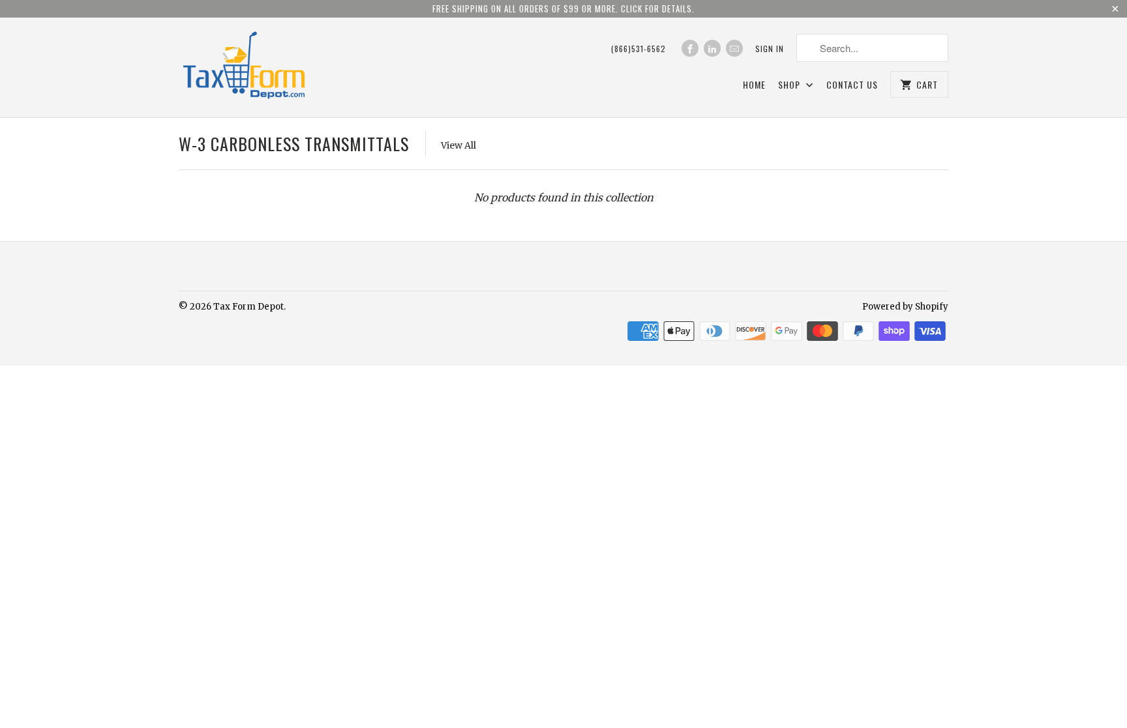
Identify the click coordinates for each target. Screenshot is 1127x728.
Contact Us (852, 85)
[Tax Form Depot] (244, 67)
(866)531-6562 (638, 48)
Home (754, 85)
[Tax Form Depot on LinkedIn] (712, 48)
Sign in (769, 48)
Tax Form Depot (248, 306)
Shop (790, 85)
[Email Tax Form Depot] (734, 48)
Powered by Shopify (905, 306)
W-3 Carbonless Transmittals (294, 143)
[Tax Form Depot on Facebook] (690, 48)
